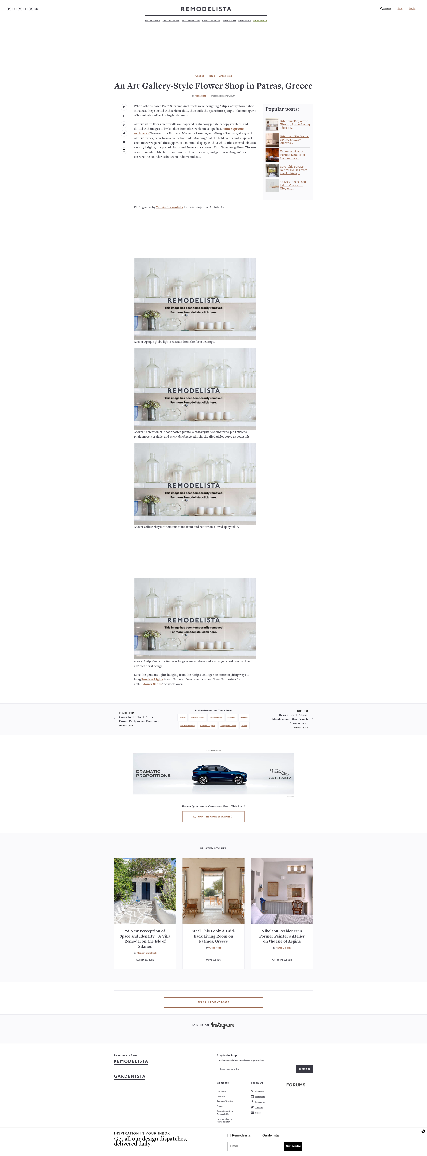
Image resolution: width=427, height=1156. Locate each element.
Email (258, 1113)
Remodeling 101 (191, 21)
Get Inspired (152, 21)
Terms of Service (225, 1101)
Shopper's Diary (228, 726)
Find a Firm (229, 21)
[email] (124, 142)
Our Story (244, 21)
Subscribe (293, 1146)
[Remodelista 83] (31, 9)
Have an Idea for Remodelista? (225, 1120)
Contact (221, 1096)
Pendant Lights (152, 679)
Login (412, 8)
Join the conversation (215, 817)
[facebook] (124, 116)
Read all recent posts (213, 1002)
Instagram (260, 1097)
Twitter (259, 1107)
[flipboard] (124, 107)
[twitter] (124, 133)
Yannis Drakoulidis (169, 207)
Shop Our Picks (211, 21)
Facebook (260, 1102)
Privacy (220, 1106)
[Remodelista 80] (14, 9)
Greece (199, 76)
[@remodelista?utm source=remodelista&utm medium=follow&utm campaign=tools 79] (9, 9)
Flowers (231, 717)
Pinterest (259, 1091)
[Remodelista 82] (25, 9)
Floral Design (216, 717)
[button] (385, 8)
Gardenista (260, 21)
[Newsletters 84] (36, 9)
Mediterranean (187, 726)
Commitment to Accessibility (225, 1112)
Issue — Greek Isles (220, 76)
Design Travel (171, 21)
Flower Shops (152, 684)
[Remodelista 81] (20, 9)
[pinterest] (124, 124)
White (182, 717)
